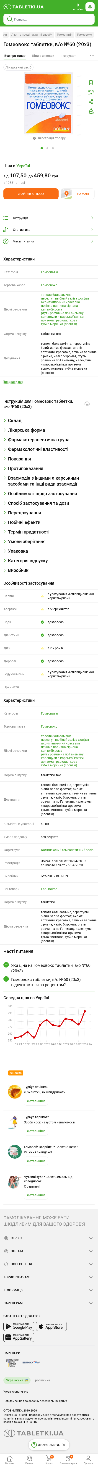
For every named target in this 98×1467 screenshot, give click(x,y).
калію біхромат (52, 309)
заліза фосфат (78, 298)
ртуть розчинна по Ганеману (62, 313)
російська (42, 1380)
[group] (49, 174)
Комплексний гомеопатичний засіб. (67, 850)
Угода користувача (15, 1391)
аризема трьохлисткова (59, 320)
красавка (73, 302)
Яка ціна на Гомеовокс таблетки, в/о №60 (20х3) (50, 968)
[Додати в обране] (91, 82)
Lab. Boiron (49, 889)
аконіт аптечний (53, 302)
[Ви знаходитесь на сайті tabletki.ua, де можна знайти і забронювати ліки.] (23, 7)
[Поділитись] (91, 101)
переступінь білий (54, 298)
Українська (14, 1380)
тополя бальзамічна (56, 295)
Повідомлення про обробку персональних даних (35, 1401)
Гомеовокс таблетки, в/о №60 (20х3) (47, 44)
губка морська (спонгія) (59, 324)
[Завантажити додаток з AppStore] (51, 1326)
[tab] (14, 56)
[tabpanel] (49, 422)
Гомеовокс (84, 34)
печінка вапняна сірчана (59, 306)
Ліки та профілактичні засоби (31, 34)
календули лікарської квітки (62, 316)
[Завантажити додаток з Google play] (18, 1326)
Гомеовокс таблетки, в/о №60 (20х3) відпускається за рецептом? (46, 982)
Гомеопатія (64, 34)
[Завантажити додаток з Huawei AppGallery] (18, 1337)
